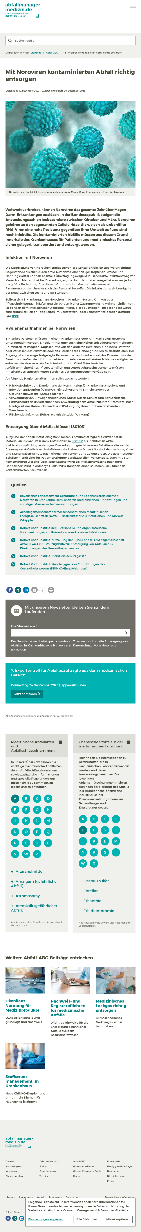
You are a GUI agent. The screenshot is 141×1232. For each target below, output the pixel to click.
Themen (10, 1161)
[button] (9, 590)
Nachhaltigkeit (14, 1166)
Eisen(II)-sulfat (95, 881)
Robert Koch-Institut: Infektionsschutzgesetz (53, 556)
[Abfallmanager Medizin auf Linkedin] (21, 1218)
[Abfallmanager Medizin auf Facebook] (8, 1218)
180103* (77, 441)
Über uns (10, 1197)
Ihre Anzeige (26, 1197)
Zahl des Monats (48, 1161)
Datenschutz (73, 1197)
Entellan (90, 891)
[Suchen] (10, 40)
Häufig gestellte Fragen (120, 1166)
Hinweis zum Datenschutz (72, 645)
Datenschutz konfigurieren (120, 1197)
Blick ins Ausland (15, 1176)
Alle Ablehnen (86, 1219)
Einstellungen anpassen (46, 1219)
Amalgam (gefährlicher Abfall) (34, 883)
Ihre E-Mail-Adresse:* (24, 626)
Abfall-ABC (52, 52)
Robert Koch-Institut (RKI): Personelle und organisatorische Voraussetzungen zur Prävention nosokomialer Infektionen (63, 530)
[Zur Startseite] (24, 10)
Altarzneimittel (29, 871)
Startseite (36, 52)
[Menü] (133, 7)
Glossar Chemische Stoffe (87, 1171)
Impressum (55, 1197)
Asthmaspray (27, 896)
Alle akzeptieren (118, 1219)
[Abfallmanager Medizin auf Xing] (14, 1218)
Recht (76, 1176)
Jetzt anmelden (26, 694)
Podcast (43, 1166)
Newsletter (113, 1171)
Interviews (11, 1171)
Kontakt (41, 1197)
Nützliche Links (115, 1176)
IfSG (15, 316)
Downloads (113, 1161)
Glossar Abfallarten (84, 1166)
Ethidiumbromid (98, 911)
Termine (43, 1176)
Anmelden (126, 632)
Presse (110, 1181)
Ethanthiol (92, 901)
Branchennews (47, 1171)
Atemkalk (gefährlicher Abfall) (34, 908)
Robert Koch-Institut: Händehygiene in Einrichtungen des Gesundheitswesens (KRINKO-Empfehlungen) (62, 566)
